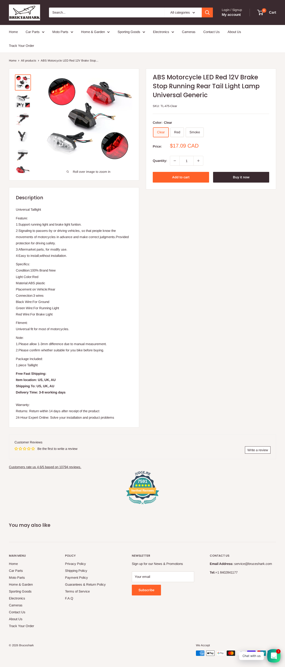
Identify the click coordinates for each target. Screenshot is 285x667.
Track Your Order (21, 45)
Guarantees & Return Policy (85, 584)
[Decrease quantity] (174, 160)
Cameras (188, 32)
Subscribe (146, 590)
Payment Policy (76, 577)
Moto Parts (60, 32)
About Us (234, 32)
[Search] (207, 12)
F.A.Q (69, 598)
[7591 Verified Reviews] (142, 505)
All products (28, 60)
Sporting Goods (129, 32)
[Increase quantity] (198, 160)
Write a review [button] (257, 450)
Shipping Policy (76, 570)
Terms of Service (77, 591)
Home (13, 32)
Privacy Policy (75, 564)
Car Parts (33, 32)
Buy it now (241, 177)
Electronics (161, 32)
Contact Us (211, 32)
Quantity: (160, 161)
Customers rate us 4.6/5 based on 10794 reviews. (45, 467)
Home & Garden (93, 32)
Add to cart (180, 177)
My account (231, 14)
